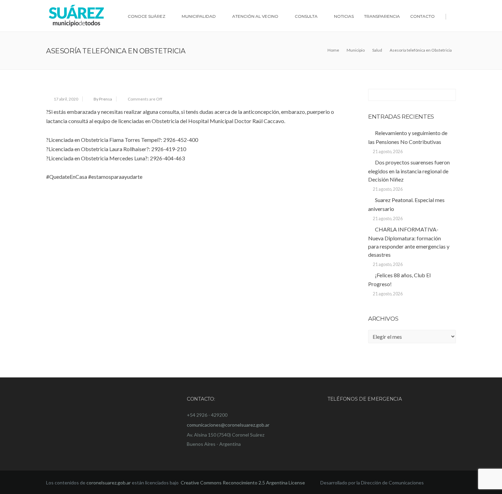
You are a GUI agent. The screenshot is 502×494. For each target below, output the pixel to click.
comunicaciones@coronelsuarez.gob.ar (228, 425)
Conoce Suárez (146, 16)
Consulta (306, 16)
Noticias (344, 16)
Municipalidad (199, 16)
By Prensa (103, 99)
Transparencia (382, 16)
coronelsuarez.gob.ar (108, 482)
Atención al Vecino (255, 16)
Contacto (422, 16)
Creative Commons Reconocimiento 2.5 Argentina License (243, 482)
